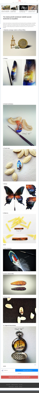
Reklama (16, 386)
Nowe (13, 2)
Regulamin (8, 384)
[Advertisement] (19, 93)
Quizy (25, 2)
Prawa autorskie (14, 384)
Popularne (17, 2)
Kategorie (21, 2)
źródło (35, 364)
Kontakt (20, 386)
